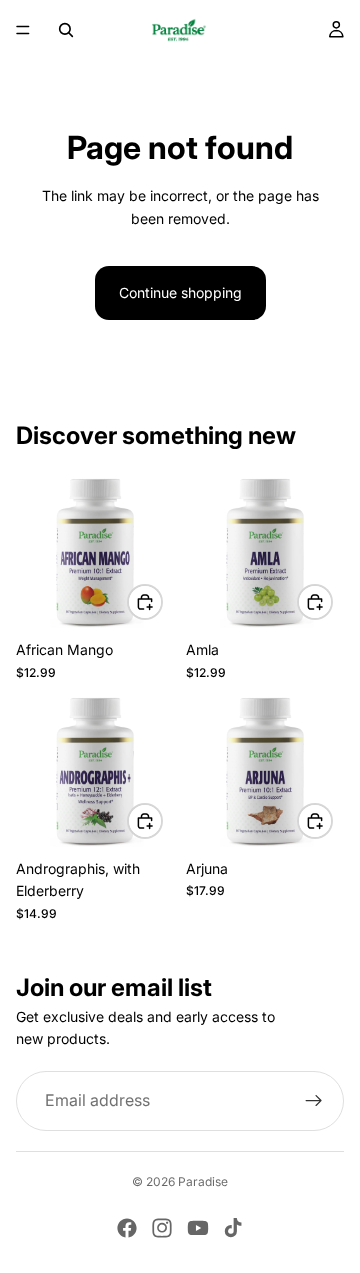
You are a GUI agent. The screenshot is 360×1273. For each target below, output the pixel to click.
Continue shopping (180, 292)
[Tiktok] (233, 1228)
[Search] (66, 30)
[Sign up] (314, 1100)
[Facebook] (127, 1228)
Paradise (203, 1181)
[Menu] (23, 30)
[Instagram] (162, 1228)
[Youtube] (198, 1228)
